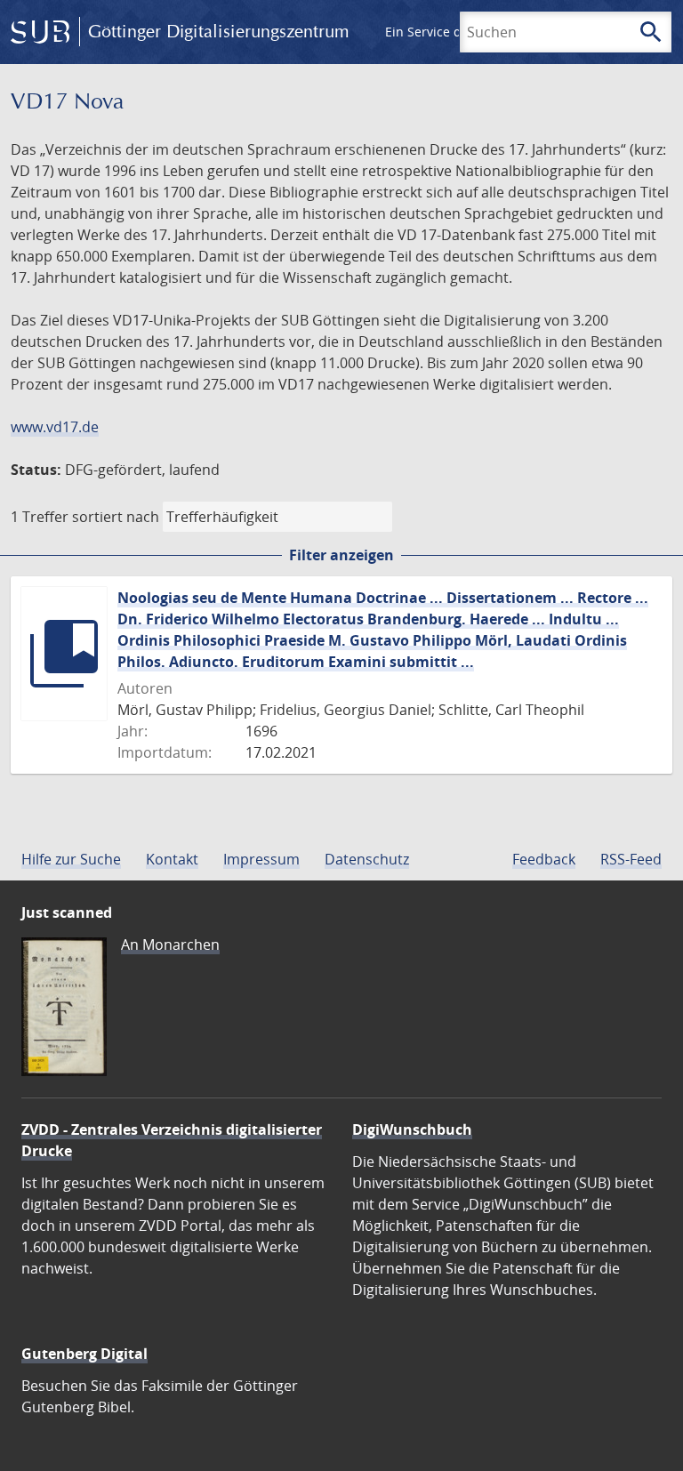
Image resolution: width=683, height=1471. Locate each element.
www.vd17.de (55, 427)
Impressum (261, 859)
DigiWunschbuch (412, 1129)
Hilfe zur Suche (71, 859)
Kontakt (172, 859)
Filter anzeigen (341, 555)
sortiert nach (115, 517)
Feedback (543, 859)
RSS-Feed (631, 859)
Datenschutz (367, 859)
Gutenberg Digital (84, 1353)
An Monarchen (170, 944)
